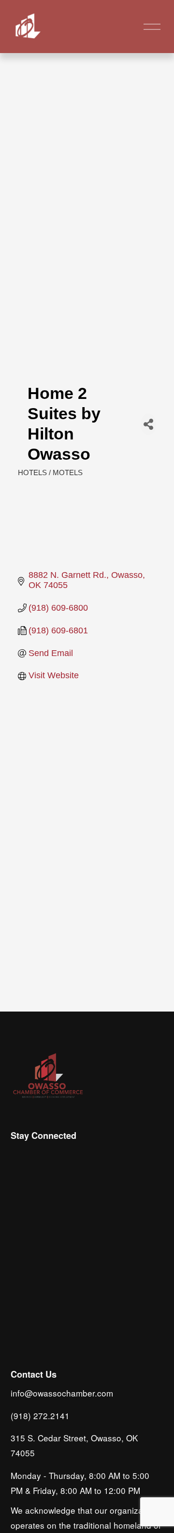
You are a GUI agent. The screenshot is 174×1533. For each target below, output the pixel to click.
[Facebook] (41, 1156)
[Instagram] (19, 1156)
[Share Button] (148, 424)
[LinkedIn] (63, 1156)
